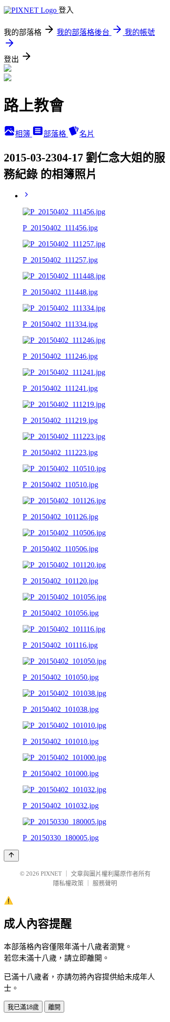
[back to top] (11, 856)
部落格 (55, 134)
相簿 (23, 134)
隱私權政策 (68, 883)
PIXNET (51, 873)
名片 (86, 134)
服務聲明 (105, 883)
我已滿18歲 (23, 1007)
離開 (54, 1007)
